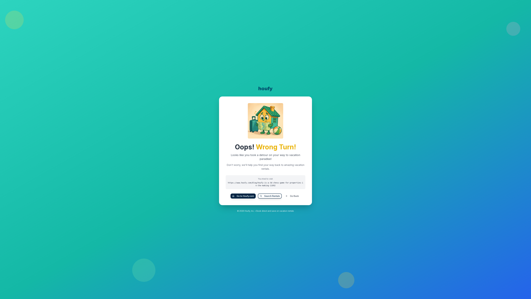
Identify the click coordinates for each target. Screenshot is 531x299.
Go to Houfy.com (245, 196)
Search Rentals (272, 196)
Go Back (294, 196)
